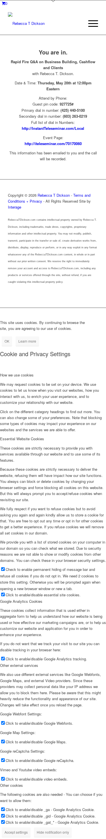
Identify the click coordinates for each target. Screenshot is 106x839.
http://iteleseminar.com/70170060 (53, 143)
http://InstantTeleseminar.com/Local (53, 128)
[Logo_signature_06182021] (44, 23)
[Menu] (90, 23)
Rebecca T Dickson (54, 195)
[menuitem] (90, 23)
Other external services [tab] (19, 665)
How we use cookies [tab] (17, 375)
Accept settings (16, 832)
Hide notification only (53, 832)
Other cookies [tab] (11, 785)
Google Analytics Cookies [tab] (21, 601)
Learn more (27, 341)
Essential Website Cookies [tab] (22, 438)
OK (7, 341)
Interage (14, 207)
